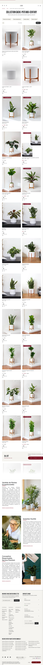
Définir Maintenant (38, 656)
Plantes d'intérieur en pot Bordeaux (8, 641)
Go (36, 623)
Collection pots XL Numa (24, 1)
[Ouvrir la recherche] (4, 5)
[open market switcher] (6, 5)
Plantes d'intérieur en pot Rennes (34, 643)
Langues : (34, 658)
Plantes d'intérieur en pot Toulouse (34, 647)
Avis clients (4, 613)
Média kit (16, 612)
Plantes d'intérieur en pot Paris (33, 641)
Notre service (4, 609)
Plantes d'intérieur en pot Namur (20, 646)
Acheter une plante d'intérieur (7, 507)
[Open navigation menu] (2, 5)
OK (36, 662)
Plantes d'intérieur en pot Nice (20, 649)
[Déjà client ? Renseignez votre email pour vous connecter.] (38, 5)
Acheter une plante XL (6, 581)
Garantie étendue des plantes (11, 623)
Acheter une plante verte (28, 545)
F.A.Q (9, 613)
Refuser (29, 662)
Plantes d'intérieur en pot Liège (7, 646)
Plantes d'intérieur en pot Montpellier (21, 644)
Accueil (3, 8)
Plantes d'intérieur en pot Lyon (20, 641)
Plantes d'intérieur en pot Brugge (7, 643)
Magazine (3, 615)
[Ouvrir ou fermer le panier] (40, 5)
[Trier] (3, 23)
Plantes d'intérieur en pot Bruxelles (8, 644)
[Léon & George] (21, 5)
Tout (7, 8)
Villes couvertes (4, 619)
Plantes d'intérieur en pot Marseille (21, 643)
